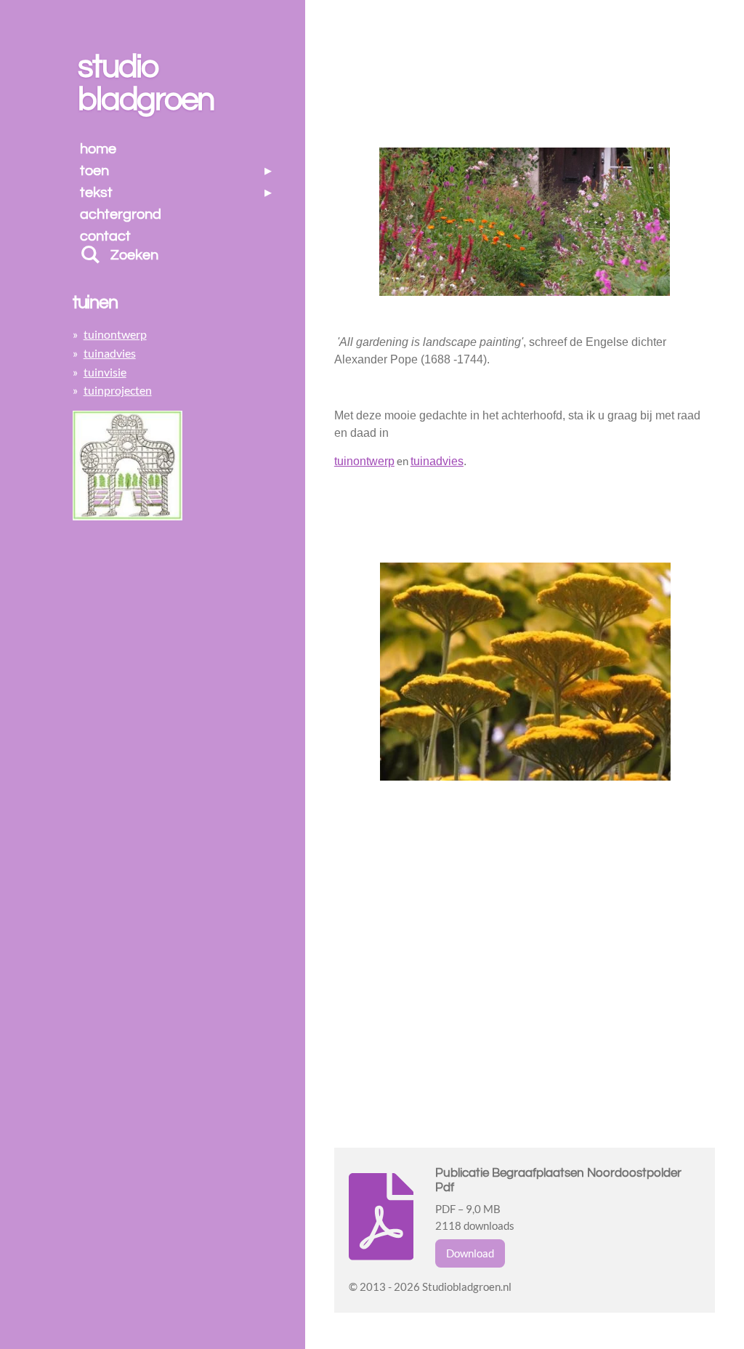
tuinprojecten (118, 390)
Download (470, 1253)
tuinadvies (110, 353)
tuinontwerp (364, 461)
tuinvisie (105, 372)
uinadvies (437, 461)
